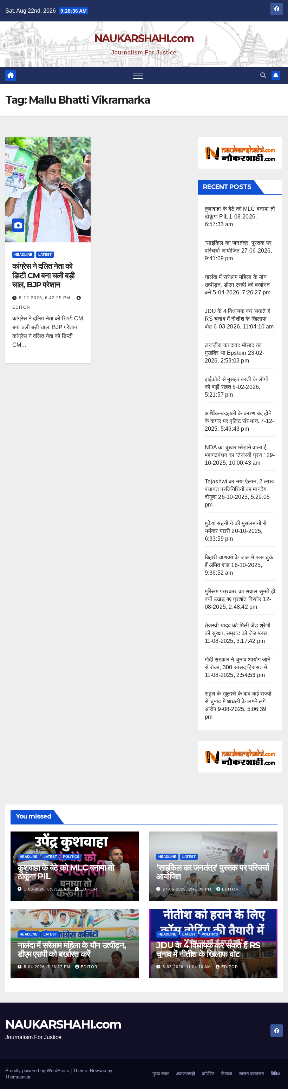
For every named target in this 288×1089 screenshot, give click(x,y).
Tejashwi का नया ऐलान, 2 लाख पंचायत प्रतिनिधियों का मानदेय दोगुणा (239, 489)
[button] (263, 75)
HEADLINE (23, 254)
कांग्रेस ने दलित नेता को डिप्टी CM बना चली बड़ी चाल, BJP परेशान (43, 275)
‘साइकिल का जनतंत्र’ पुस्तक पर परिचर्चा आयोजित (212, 871)
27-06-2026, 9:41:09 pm (188, 889)
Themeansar (17, 1077)
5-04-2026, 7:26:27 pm (48, 967)
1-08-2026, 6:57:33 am (47, 889)
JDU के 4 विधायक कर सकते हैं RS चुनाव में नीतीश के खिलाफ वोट (237, 319)
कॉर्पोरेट (208, 1073)
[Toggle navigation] (138, 75)
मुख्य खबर (160, 1073)
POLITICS (71, 857)
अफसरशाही (185, 1073)
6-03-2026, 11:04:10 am (187, 967)
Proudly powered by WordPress (38, 1070)
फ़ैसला (226, 1073)
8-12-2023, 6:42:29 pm (45, 297)
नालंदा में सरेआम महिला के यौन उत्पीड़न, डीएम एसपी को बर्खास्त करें (237, 284)
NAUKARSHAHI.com (144, 38)
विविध (275, 1073)
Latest (45, 254)
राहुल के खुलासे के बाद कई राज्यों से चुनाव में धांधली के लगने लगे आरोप (238, 701)
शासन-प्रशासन (251, 1073)
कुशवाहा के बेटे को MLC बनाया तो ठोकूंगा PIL (66, 871)
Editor (88, 889)
